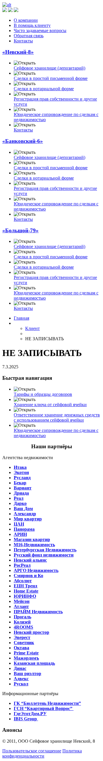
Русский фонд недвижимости (44, 554)
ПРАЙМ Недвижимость (38, 611)
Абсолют (23, 580)
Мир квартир (28, 518)
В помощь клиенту (32, 25)
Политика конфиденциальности (42, 753)
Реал (18, 498)
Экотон (21, 472)
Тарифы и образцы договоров (43, 394)
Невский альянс (30, 560)
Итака (20, 467)
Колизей (22, 622)
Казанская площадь (34, 663)
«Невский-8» (18, 52)
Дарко (20, 503)
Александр (25, 513)
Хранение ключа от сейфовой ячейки (50, 404)
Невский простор (31, 632)
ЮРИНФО (25, 596)
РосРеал (22, 565)
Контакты (23, 40)
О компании (26, 20)
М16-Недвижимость (34, 544)
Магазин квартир (32, 539)
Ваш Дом (23, 508)
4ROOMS (23, 627)
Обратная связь (28, 35)
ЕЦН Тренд (25, 585)
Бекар (20, 482)
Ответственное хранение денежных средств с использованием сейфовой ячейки (57, 417)
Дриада (21, 493)
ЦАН (19, 524)
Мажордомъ (26, 658)
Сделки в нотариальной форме (44, 88)
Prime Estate (26, 652)
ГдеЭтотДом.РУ (30, 713)
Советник (24, 642)
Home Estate (26, 591)
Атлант (21, 606)
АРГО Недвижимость (36, 570)
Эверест (22, 637)
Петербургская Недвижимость (45, 549)
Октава (21, 647)
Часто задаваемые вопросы (40, 30)
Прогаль (22, 616)
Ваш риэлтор (27, 673)
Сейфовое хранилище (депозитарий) (49, 68)
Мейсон (21, 601)
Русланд (22, 477)
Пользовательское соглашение (31, 750)
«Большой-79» (20, 230)
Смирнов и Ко (28, 575)
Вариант (22, 487)
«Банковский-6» (22, 141)
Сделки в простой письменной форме (51, 78)
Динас (20, 668)
